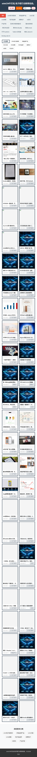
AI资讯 (28, 20)
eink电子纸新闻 (12, 15)
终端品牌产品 (22, 15)
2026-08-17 (22, 340)
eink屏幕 (4, 20)
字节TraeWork (5, 32)
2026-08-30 (5, 71)
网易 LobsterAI (28, 32)
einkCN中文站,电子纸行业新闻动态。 (18, 3)
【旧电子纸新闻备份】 (16, 24)
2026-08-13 (5, 697)
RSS (20, 8)
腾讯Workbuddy (17, 28)
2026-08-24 (22, 250)
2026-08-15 (22, 474)
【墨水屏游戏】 (29, 24)
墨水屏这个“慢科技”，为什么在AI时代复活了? (15, 583)
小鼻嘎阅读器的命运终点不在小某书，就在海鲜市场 (16, 695)
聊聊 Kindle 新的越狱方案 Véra (28, 717)
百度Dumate (28, 28)
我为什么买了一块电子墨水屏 (10, 717)
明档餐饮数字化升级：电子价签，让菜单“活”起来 (16, 628)
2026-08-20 (5, 317)
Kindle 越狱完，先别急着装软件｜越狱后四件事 (16, 181)
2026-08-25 (5, 250)
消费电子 (21, 20)
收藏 (12, 8)
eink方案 (32, 15)
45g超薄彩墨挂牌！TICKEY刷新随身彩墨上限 (15, 494)
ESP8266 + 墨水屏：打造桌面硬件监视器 (14, 203)
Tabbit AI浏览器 (17, 32)
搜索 (33, 8)
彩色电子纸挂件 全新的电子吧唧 (28, 203)
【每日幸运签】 (6, 28)
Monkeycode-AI (6, 36)
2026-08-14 (22, 608)
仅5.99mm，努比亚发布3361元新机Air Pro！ (15, 405)
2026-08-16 (5, 384)
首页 (3, 15)
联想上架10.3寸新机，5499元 (28, 516)
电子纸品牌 (12, 20)
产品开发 (4, 24)
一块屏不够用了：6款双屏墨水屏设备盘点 (14, 360)
